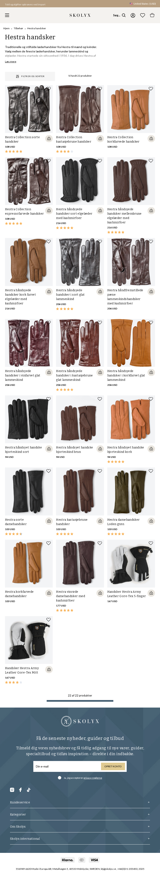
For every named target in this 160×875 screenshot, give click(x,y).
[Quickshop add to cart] (49, 138)
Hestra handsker (36, 28)
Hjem (6, 28)
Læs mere (10, 61)
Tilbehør (18, 28)
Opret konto (113, 766)
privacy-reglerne (93, 777)
